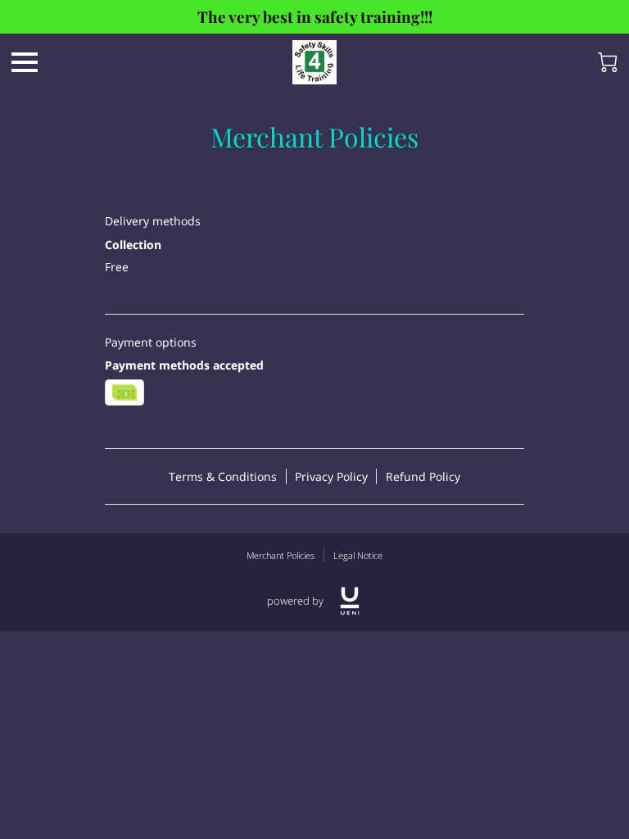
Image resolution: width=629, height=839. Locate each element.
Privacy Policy (331, 476)
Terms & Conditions (223, 476)
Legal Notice (357, 555)
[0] (608, 62)
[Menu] (24, 62)
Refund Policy (423, 476)
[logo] (349, 601)
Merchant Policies (280, 555)
